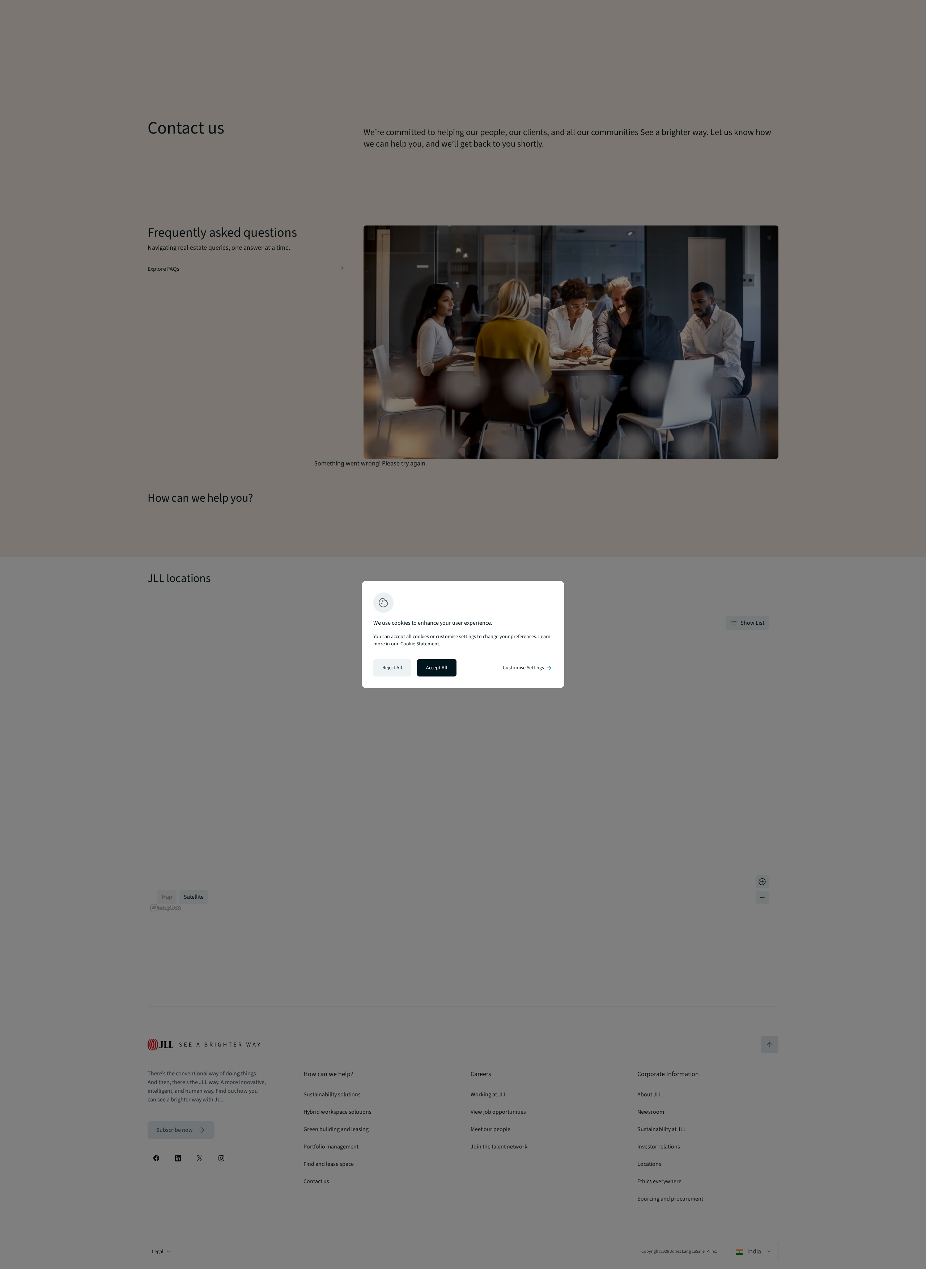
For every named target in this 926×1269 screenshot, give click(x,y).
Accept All (436, 667)
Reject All (392, 667)
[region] (463, 634)
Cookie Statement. (420, 644)
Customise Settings (528, 667)
